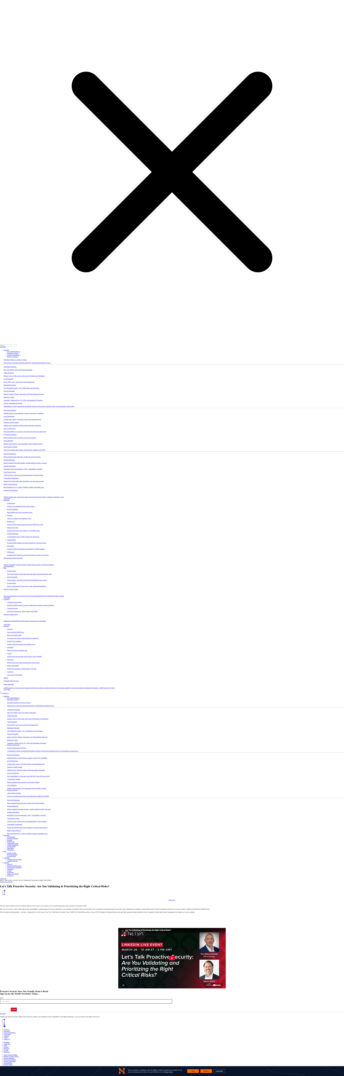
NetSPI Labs (10, 841)
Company (6, 626)
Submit (14, 1009)
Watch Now (172, 900)
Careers (9, 870)
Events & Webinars (12, 838)
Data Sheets (10, 848)
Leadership (10, 869)
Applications (7, 1044)
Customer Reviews (12, 861)
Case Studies (7, 1034)
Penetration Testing (12, 353)
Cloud (5, 1045)
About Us (10, 864)
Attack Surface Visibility (10, 1055)
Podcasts (9, 840)
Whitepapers (10, 850)
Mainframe (7, 1052)
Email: (86, 998)
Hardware (6, 1048)
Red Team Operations (10, 1060)
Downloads (7, 1031)
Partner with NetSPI (13, 874)
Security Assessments (13, 355)
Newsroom (10, 872)
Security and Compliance (14, 867)
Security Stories (11, 853)
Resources (6, 500)
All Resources (11, 837)
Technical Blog (8, 1063)
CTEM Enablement (12, 845)
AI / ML (6, 1050)
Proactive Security (12, 357)
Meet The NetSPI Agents (14, 866)
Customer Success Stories (14, 859)
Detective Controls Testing (11, 1056)
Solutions (6, 350)
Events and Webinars (9, 1032)
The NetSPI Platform (13, 351)
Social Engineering (9, 1058)
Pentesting (6, 1042)
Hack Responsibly (12, 854)
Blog (5, 568)
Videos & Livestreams (6, 882)
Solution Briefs (11, 846)
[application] (172, 1071)
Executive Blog (11, 856)
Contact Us (5, 693)
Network (6, 1047)
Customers (7, 599)
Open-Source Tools (12, 843)
